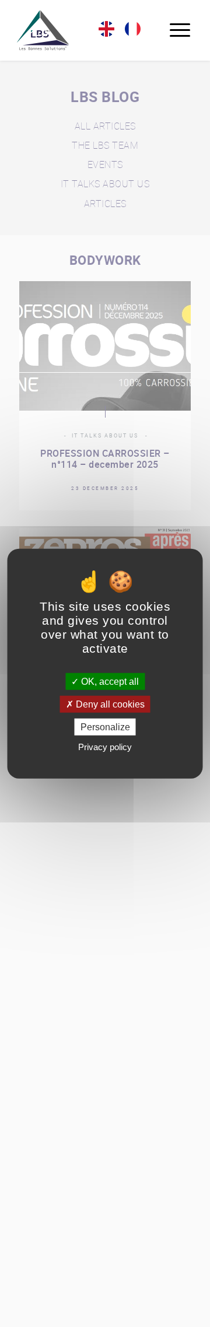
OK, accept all (109, 681)
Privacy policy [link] (105, 747)
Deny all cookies (109, 704)
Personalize (105, 727)
